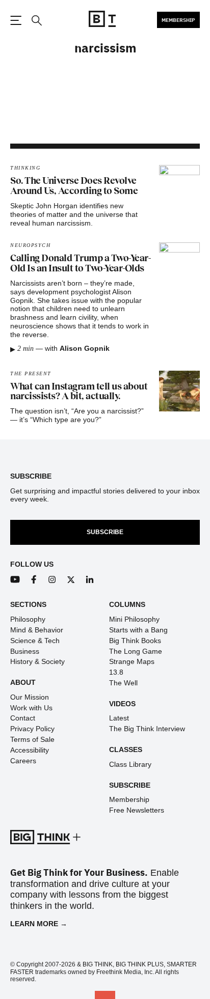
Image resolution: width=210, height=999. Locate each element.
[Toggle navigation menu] (15, 20)
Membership (178, 19)
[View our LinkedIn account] (90, 579)
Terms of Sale (32, 739)
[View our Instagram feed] (52, 579)
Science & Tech (35, 640)
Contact (22, 718)
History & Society (37, 661)
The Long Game (135, 651)
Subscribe (105, 532)
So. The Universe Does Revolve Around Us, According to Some (74, 186)
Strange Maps (131, 661)
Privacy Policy (32, 729)
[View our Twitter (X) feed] (71, 579)
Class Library (130, 764)
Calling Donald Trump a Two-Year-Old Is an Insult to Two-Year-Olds (80, 263)
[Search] (36, 20)
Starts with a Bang (138, 630)
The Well (123, 683)
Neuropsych (30, 245)
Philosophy (27, 619)
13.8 (116, 672)
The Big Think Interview (147, 729)
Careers (23, 761)
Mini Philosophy (134, 619)
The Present (30, 373)
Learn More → (38, 924)
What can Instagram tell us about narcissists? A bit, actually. (78, 391)
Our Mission (29, 697)
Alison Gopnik (85, 348)
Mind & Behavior (36, 630)
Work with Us (31, 708)
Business (24, 651)
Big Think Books (135, 640)
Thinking (25, 168)
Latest (119, 718)
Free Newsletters (136, 810)
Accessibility (29, 750)
